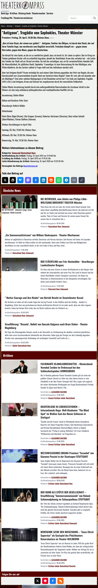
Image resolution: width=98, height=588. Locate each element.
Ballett (15, 345)
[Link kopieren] (82, 180)
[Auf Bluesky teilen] (20, 180)
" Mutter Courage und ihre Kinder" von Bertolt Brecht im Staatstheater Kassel (44, 298)
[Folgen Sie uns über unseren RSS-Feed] (60, 581)
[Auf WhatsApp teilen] (59, 180)
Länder (63, 398)
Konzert (51, 398)
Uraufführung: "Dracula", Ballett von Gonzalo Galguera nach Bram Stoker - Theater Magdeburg (46, 326)
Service (49, 13)
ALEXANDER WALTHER (59, 391)
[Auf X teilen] (5, 180)
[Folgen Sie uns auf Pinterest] (45, 581)
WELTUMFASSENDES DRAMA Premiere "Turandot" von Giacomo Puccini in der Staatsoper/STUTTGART (67, 454)
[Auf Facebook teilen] (36, 180)
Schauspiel (16, 152)
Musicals (72, 566)
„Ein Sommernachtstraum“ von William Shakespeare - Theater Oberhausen (42, 235)
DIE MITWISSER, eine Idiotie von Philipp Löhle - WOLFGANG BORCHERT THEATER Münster (64, 200)
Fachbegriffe (7, 17)
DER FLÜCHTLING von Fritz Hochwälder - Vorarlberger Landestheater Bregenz (67, 263)
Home (3, 26)
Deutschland (26, 152)
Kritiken (13, 13)
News (34, 152)
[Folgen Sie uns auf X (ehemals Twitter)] (37, 581)
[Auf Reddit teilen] (51, 180)
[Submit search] (94, 18)
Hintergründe (24, 13)
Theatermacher (38, 13)
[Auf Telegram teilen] (66, 180)
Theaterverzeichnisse (23, 17)
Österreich (52, 289)
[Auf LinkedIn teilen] (43, 180)
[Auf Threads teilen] (13, 180)
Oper (71, 483)
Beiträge (5, 13)
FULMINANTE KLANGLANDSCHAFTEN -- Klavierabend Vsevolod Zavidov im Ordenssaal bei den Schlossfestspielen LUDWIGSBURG (67, 367)
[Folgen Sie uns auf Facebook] (53, 581)
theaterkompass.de (30, 165)
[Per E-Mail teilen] (74, 180)
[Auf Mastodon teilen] (28, 180)
